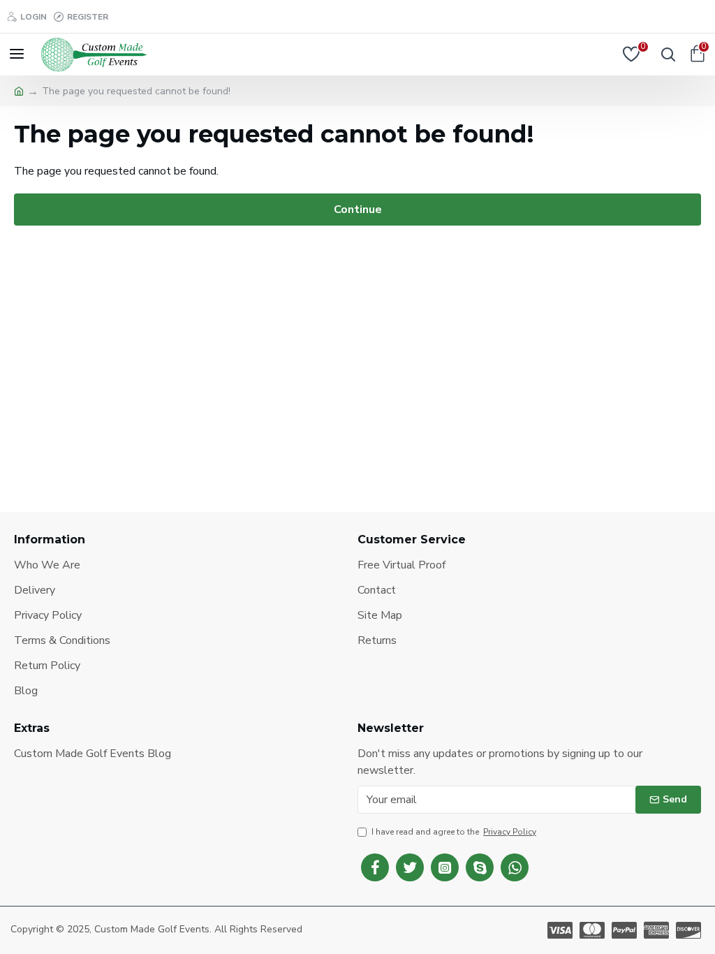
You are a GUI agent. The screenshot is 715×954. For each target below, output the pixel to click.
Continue (358, 209)
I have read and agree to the (453, 831)
